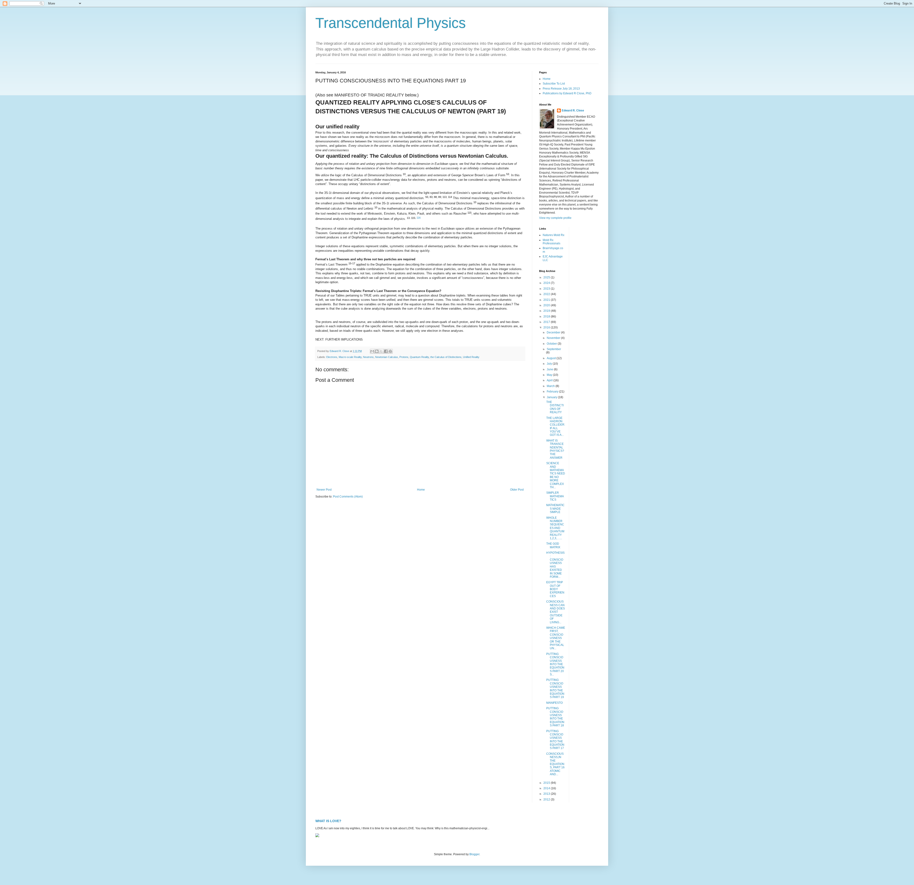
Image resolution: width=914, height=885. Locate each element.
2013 (547, 793)
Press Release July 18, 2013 (561, 88)
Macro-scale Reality (350, 357)
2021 (547, 300)
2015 (547, 782)
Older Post (517, 489)
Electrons (331, 357)
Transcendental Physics (390, 23)
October (552, 343)
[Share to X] (381, 351)
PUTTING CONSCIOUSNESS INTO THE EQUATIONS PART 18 (555, 717)
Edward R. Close (573, 110)
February (553, 391)
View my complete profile (555, 218)
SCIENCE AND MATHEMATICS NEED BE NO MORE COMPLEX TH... (555, 475)
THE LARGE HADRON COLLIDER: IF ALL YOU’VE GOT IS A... (555, 426)
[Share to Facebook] (385, 351)
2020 (547, 305)
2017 (547, 322)
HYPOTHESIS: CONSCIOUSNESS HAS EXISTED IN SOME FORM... (555, 564)
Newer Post (324, 489)
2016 (547, 327)
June (550, 369)
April (550, 380)
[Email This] (372, 351)
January (552, 397)
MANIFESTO (554, 702)
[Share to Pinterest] (390, 351)
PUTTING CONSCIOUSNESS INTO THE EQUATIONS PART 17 (555, 739)
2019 (547, 310)
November (554, 338)
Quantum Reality (419, 357)
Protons (403, 357)
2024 (547, 283)
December (554, 332)
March (551, 386)
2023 (547, 288)
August (551, 358)
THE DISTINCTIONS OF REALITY (555, 407)
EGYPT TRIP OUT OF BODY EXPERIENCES (555, 589)
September (554, 349)
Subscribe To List (554, 83)
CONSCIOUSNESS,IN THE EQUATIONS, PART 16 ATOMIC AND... (555, 764)
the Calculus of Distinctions (446, 357)
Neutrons (368, 357)
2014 (547, 788)
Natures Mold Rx (553, 235)
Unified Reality (471, 357)
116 (419, 217)
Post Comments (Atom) (348, 496)
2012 (547, 799)
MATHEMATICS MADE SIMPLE (555, 508)
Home (421, 489)
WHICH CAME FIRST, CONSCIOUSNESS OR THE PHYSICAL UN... (555, 638)
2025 (547, 277)
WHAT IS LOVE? (328, 821)
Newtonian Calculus (386, 357)
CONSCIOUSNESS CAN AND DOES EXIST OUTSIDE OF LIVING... (555, 612)
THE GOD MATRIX (553, 545)
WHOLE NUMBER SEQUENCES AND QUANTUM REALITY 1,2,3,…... (555, 528)
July (550, 363)
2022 (547, 294)
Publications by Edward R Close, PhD (567, 93)
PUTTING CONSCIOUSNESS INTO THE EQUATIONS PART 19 (555, 688)
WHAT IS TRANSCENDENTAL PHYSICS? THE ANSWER (555, 449)
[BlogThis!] (376, 351)
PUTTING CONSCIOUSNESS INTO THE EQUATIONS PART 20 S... (555, 664)
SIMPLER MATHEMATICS (555, 496)
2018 (547, 316)
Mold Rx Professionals (551, 241)
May (550, 375)
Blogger (474, 854)
